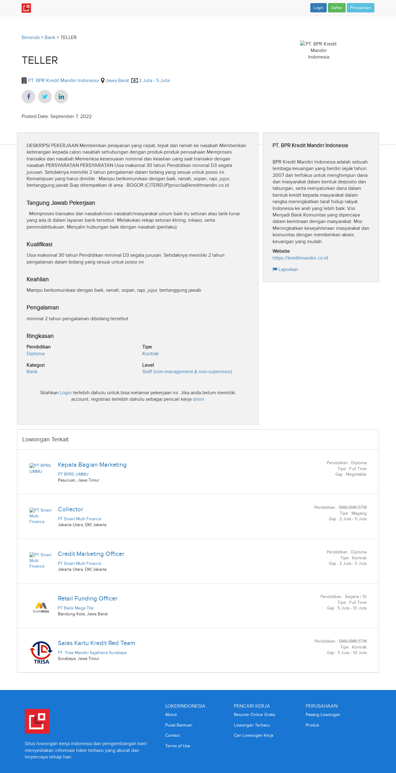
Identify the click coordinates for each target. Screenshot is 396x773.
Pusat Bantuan (178, 725)
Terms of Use (177, 746)
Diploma (36, 353)
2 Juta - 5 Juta (154, 80)
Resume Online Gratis (254, 714)
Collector (70, 509)
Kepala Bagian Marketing (92, 464)
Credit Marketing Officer (91, 553)
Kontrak (150, 353)
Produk (312, 725)
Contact (172, 735)
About (171, 714)
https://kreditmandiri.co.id (300, 257)
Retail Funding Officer (88, 598)
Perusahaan (360, 8)
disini (198, 399)
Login (318, 8)
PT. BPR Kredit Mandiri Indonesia (63, 80)
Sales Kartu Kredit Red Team (96, 643)
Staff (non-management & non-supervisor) (187, 371)
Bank (50, 37)
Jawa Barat (117, 80)
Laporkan (287, 269)
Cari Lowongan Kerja (253, 735)
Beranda (31, 37)
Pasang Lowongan (323, 714)
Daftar (336, 8)
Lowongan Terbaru (252, 725)
